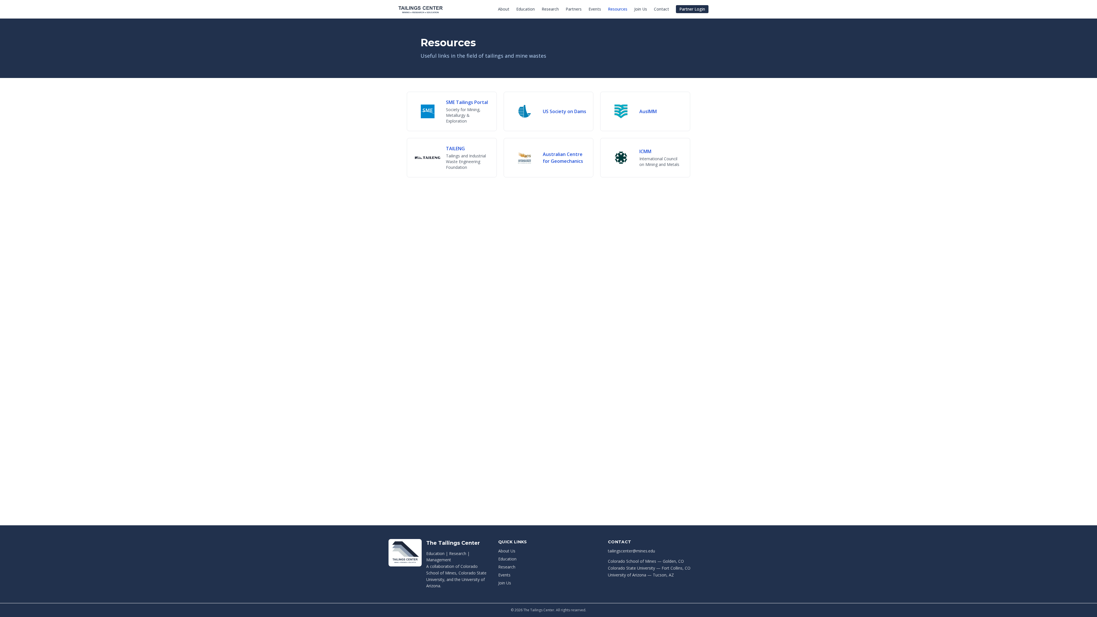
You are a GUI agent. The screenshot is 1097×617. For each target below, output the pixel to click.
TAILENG (455, 148)
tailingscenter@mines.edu (631, 551)
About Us (506, 551)
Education (525, 9)
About (503, 9)
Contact (661, 9)
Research (550, 9)
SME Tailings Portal (467, 102)
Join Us (640, 9)
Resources (617, 9)
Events (594, 9)
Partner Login (692, 9)
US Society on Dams (564, 111)
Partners (574, 9)
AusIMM (648, 111)
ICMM (645, 151)
